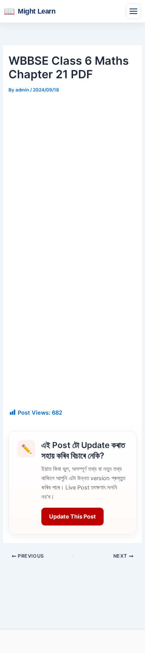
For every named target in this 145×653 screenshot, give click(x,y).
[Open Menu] (133, 11)
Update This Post (72, 516)
